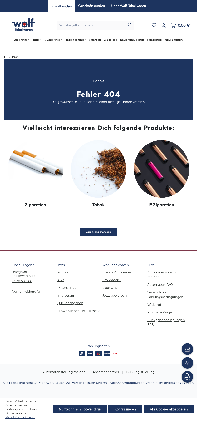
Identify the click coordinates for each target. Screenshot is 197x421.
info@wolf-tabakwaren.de (23, 274)
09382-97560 (22, 281)
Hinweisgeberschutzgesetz (78, 311)
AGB (60, 280)
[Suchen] (129, 25)
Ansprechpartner (106, 372)
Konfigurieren (125, 409)
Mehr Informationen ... (20, 417)
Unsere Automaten (117, 272)
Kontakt (63, 272)
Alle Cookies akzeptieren (169, 409)
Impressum (66, 295)
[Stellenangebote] (187, 363)
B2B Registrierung (140, 372)
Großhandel (111, 280)
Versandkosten (83, 383)
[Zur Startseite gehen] (23, 24)
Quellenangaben (70, 303)
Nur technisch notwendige (80, 409)
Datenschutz (67, 288)
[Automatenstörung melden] (187, 349)
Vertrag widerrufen (26, 291)
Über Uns (109, 288)
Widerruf (154, 305)
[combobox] (90, 25)
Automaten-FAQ (160, 285)
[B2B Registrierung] (187, 377)
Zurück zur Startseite (98, 232)
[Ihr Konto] (164, 25)
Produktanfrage (159, 312)
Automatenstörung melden (64, 372)
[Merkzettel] (154, 25)
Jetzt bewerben (114, 295)
